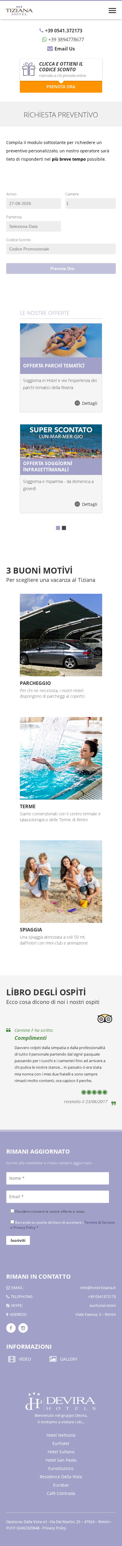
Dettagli (89, 403)
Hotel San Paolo (61, 1460)
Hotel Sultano (61, 1452)
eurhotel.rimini (103, 1305)
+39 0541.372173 (63, 30)
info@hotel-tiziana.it (98, 1287)
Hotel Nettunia (61, 1435)
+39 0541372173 (102, 1296)
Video (25, 1359)
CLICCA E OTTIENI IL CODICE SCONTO (62, 69)
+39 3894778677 (66, 39)
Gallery (68, 1359)
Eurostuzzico (60, 1468)
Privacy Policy (54, 1528)
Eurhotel (60, 1443)
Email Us (64, 48)
